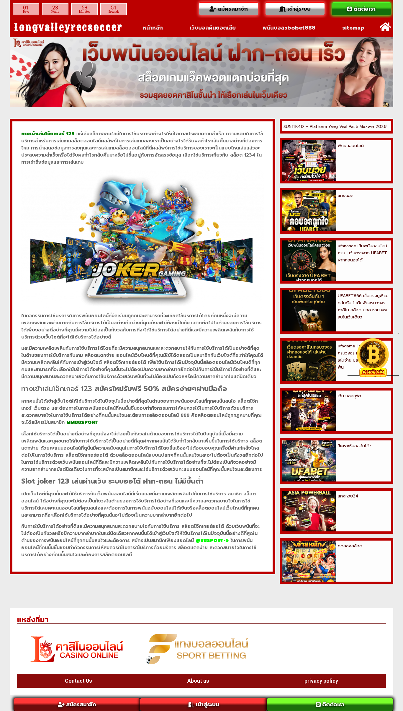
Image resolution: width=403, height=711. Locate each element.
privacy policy (321, 681)
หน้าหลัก (153, 28)
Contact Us (78, 681)
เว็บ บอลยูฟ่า (349, 396)
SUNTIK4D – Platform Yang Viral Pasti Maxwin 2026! (335, 126)
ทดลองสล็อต (350, 546)
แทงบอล (345, 196)
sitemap (353, 28)
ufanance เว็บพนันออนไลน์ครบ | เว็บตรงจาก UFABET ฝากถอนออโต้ (362, 253)
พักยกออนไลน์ (351, 146)
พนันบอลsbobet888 (289, 28)
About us (198, 681)
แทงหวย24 (348, 496)
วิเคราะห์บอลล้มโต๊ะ (354, 446)
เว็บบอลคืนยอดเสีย (213, 28)
